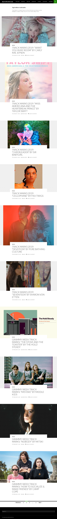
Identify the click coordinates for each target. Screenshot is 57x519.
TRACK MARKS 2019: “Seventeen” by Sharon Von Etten (28, 294)
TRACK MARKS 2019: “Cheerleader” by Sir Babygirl (24, 152)
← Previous (17, 502)
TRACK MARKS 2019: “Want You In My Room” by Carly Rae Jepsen (27, 50)
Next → (41, 502)
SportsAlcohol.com (7, 1)
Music (13, 45)
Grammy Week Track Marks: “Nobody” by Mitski (27, 440)
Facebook (34, 1)
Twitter (28, 1)
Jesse (23, 55)
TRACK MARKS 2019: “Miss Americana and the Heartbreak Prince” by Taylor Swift (26, 107)
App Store (17, 1)
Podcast (23, 1)
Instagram (45, 1)
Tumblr (39, 1)
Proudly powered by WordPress (8, 517)
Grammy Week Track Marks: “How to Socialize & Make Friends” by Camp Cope (28, 488)
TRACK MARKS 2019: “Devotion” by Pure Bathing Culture (28, 249)
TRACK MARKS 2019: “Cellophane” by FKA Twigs (27, 194)
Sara (24, 198)
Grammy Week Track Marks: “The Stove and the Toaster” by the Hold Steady (27, 343)
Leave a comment (30, 55)
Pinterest (51, 1)
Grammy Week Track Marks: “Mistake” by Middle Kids (28, 392)
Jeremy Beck (24, 113)
